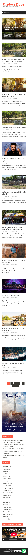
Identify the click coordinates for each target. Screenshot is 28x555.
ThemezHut (4, 553)
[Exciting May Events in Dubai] (14, 285)
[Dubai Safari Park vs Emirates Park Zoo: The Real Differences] (14, 84)
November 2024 (7, 488)
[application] (14, 534)
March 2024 (6, 507)
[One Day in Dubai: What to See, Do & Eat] (14, 25)
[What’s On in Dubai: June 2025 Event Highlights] (14, 149)
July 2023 (5, 519)
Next (15, 386)
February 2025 (6, 481)
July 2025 (5, 469)
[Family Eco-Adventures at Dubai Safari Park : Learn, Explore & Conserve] (14, 49)
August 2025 (6, 466)
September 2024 (7, 493)
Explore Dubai (14, 4)
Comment (15, 63)
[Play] (3, 540)
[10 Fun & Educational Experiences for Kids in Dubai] (14, 250)
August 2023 (6, 516)
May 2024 (5, 502)
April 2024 (5, 504)
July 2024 (5, 497)
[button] (22, 25)
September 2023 (7, 514)
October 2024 (6, 490)
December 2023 (7, 509)
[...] (10, 71)
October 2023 (6, 512)
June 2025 (5, 471)
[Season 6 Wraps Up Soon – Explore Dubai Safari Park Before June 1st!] (14, 217)
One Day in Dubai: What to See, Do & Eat (14, 128)
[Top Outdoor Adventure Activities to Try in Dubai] (14, 182)
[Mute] (22, 540)
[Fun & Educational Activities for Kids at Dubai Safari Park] (14, 318)
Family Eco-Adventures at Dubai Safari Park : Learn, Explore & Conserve (8, 35)
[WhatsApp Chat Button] (24, 551)
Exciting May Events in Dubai (11, 295)
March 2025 (6, 478)
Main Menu (7, 12)
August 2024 (6, 495)
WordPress (13, 551)
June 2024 (5, 500)
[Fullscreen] (24, 540)
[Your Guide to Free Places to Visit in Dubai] (14, 353)
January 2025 (6, 483)
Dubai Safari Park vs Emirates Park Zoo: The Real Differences (20, 35)
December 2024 (7, 485)
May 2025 (5, 474)
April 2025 (5, 476)
